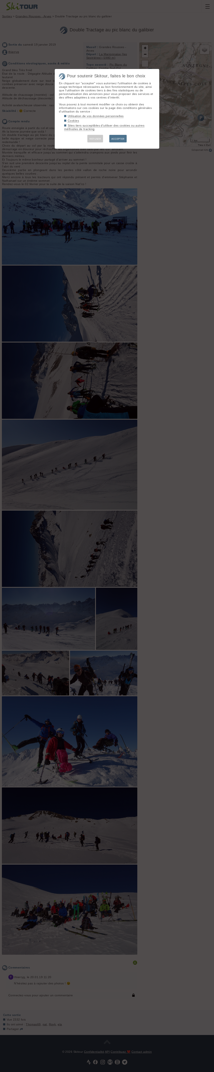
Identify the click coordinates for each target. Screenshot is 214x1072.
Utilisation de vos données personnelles (96, 116)
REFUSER (95, 139)
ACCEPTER (117, 139)
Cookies (73, 120)
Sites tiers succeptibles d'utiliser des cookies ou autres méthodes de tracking (104, 127)
